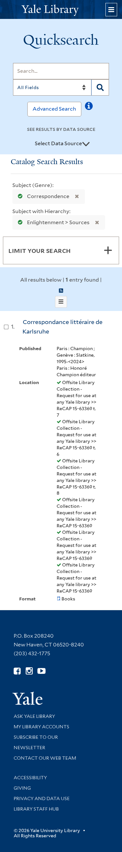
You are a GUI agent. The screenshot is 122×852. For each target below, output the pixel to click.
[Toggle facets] (108, 250)
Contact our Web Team (45, 758)
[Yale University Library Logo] (61, 9)
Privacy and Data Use (42, 798)
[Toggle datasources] (86, 144)
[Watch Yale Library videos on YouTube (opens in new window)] (41, 671)
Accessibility (30, 777)
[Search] (100, 87)
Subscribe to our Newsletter (36, 742)
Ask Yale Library (34, 716)
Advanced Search (54, 109)
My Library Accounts (41, 726)
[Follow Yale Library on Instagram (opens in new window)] (29, 671)
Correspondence (48, 196)
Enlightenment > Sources (58, 222)
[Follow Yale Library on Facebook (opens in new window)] (17, 671)
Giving (22, 788)
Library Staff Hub (36, 809)
